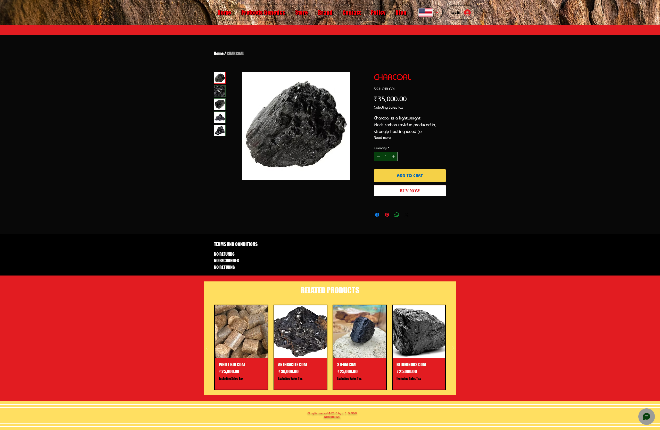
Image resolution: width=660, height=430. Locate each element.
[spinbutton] (386, 156)
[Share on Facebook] (377, 215)
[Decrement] (378, 156)
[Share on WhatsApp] (397, 215)
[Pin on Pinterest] (387, 215)
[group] (330, 347)
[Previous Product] (207, 348)
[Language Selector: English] (428, 12)
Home (219, 53)
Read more (382, 137)
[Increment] (394, 156)
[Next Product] (453, 348)
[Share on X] (406, 215)
